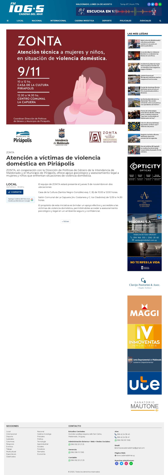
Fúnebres (41, 449)
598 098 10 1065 (77, 452)
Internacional (58, 21)
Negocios (10, 444)
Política (40, 439)
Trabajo (9, 449)
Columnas (10, 442)
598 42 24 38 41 (123, 437)
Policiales (125, 21)
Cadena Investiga (84, 21)
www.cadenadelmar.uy (125, 455)
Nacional (37, 21)
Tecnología (41, 442)
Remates (41, 452)
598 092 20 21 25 (77, 444)
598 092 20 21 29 (77, 460)
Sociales (40, 447)
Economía (41, 454)
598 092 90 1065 (123, 440)
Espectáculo (11, 454)
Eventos (9, 447)
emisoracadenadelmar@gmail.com (131, 448)
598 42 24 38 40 (123, 434)
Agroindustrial (42, 444)
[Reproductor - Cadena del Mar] (119, 11)
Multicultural (11, 452)
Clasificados (11, 457)
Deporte (107, 21)
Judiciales (145, 21)
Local (20, 21)
